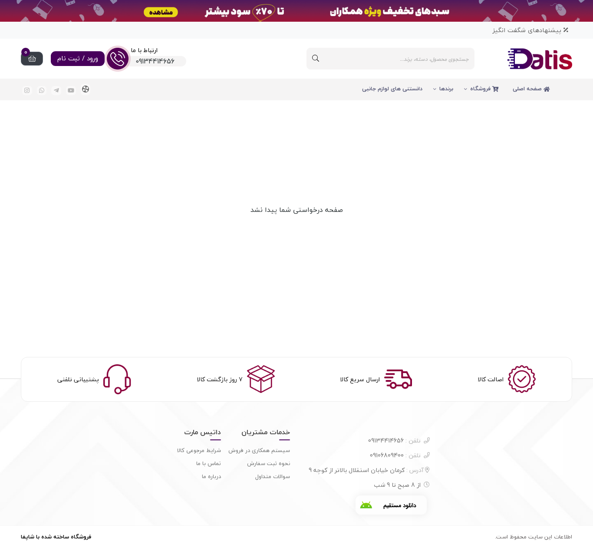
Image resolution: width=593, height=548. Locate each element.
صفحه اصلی (528, 88)
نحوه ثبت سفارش (268, 463)
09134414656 (394, 440)
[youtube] (71, 90)
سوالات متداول (272, 476)
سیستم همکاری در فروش (259, 450)
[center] (315, 58)
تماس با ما (208, 463)
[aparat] (85, 89)
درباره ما (211, 476)
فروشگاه (481, 88)
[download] (391, 505)
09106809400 (395, 455)
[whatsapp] (42, 90)
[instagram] (27, 90)
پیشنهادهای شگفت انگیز (527, 30)
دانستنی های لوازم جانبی (392, 88)
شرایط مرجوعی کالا (199, 450)
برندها (446, 88)
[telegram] (56, 90)
